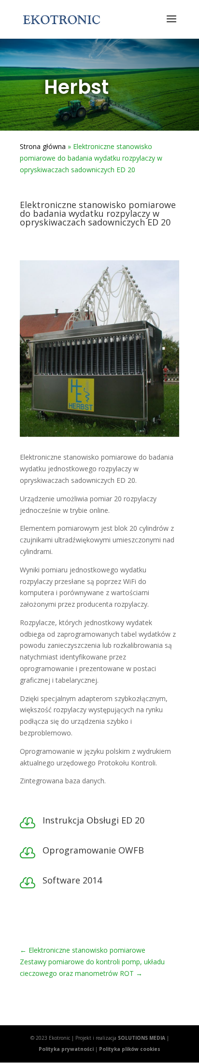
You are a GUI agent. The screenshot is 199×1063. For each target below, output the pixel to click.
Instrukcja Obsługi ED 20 (93, 820)
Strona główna (43, 146)
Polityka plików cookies (129, 1049)
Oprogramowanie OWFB (93, 850)
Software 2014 (72, 880)
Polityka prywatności (66, 1049)
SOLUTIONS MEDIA (141, 1037)
